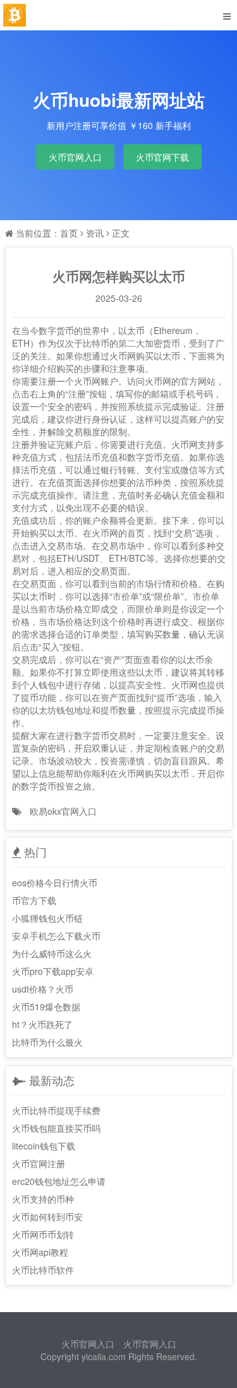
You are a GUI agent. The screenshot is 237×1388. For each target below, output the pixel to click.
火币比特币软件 (43, 1269)
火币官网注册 (38, 1163)
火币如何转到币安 (47, 1216)
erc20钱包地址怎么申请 (59, 1181)
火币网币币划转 (43, 1234)
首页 (69, 232)
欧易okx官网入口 (63, 811)
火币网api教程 (40, 1252)
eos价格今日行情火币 (54, 882)
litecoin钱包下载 (43, 1145)
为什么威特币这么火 (52, 953)
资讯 (95, 232)
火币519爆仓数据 (46, 1006)
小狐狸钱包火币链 (47, 918)
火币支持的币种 (43, 1199)
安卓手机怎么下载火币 (56, 935)
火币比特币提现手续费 (56, 1110)
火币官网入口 (75, 157)
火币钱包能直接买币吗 (56, 1128)
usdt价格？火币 (42, 988)
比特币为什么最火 (47, 1042)
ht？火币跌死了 (42, 1024)
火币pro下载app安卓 (53, 971)
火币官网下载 (162, 157)
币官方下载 (34, 900)
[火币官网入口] (14, 15)
